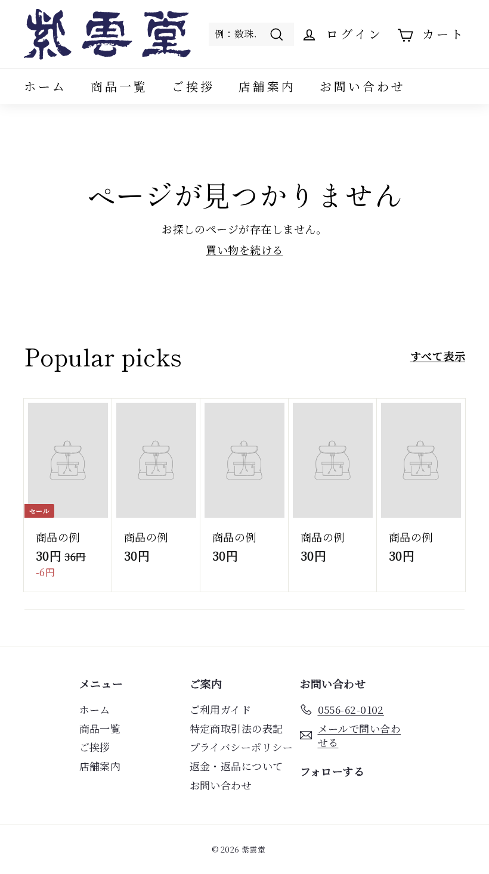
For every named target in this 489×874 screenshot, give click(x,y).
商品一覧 (119, 86)
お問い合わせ (363, 86)
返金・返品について (236, 765)
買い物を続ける (244, 249)
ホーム (45, 86)
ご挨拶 (193, 86)
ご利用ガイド (221, 709)
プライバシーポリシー (241, 746)
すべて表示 (437, 356)
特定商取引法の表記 (236, 728)
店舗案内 (267, 86)
